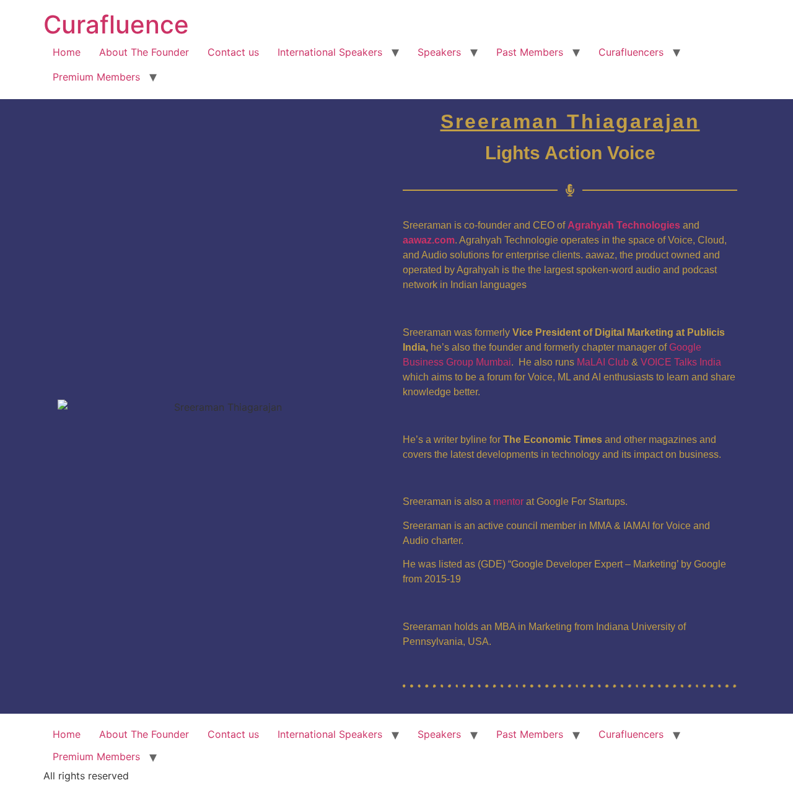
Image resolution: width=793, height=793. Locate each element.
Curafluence (116, 24)
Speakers (439, 52)
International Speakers (330, 52)
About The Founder (144, 52)
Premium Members (96, 77)
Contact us (233, 52)
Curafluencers (631, 52)
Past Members (529, 52)
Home (67, 52)
